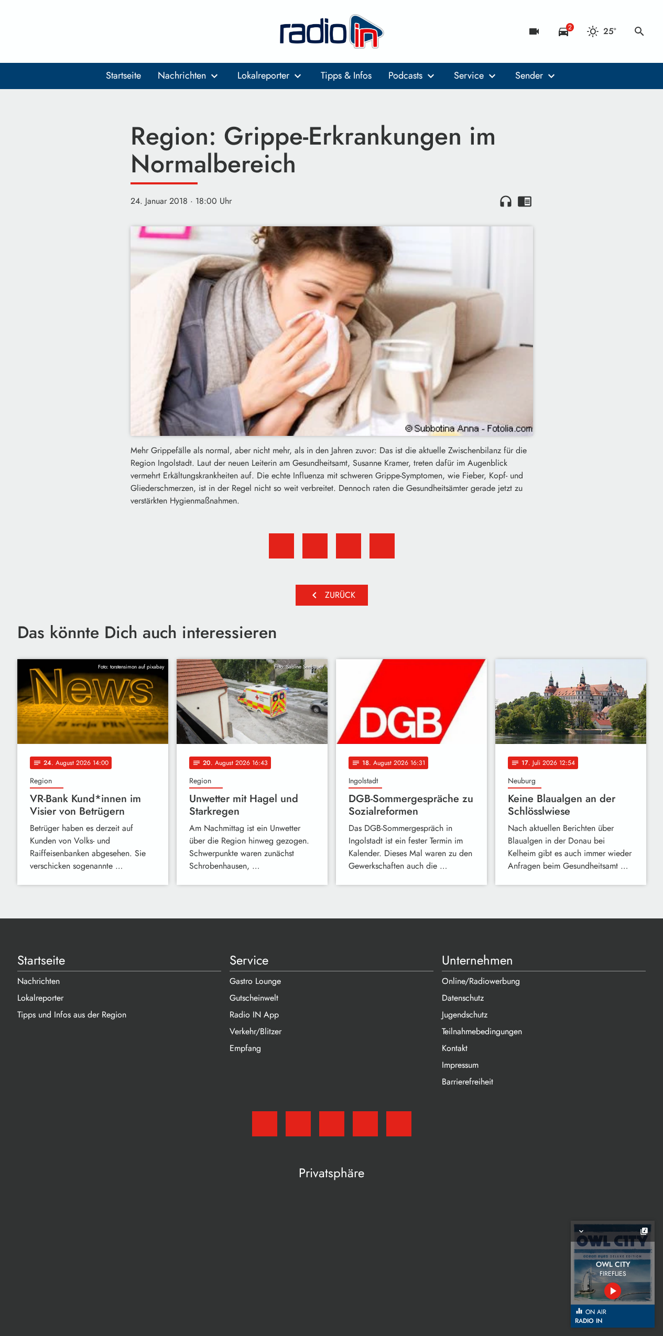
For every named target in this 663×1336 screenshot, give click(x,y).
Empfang (245, 1048)
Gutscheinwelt (254, 998)
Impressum (460, 1065)
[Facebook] (48, 31)
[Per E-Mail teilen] (382, 546)
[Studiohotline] (111, 31)
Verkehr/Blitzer (255, 1031)
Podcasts (405, 75)
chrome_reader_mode (524, 201)
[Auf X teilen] (315, 546)
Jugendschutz (464, 1015)
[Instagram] (69, 31)
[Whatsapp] (90, 31)
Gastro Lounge (255, 981)
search (639, 31)
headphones (505, 201)
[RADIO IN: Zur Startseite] (331, 31)
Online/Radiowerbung (481, 981)
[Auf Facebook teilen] (281, 546)
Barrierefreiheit (467, 1082)
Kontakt (455, 1048)
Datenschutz (463, 998)
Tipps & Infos (346, 75)
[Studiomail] (27, 31)
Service (469, 75)
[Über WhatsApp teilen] (348, 546)
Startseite (123, 75)
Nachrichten (182, 75)
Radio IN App (254, 1015)
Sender (529, 75)
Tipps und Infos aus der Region (71, 1015)
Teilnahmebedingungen (482, 1031)
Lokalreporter (263, 75)
